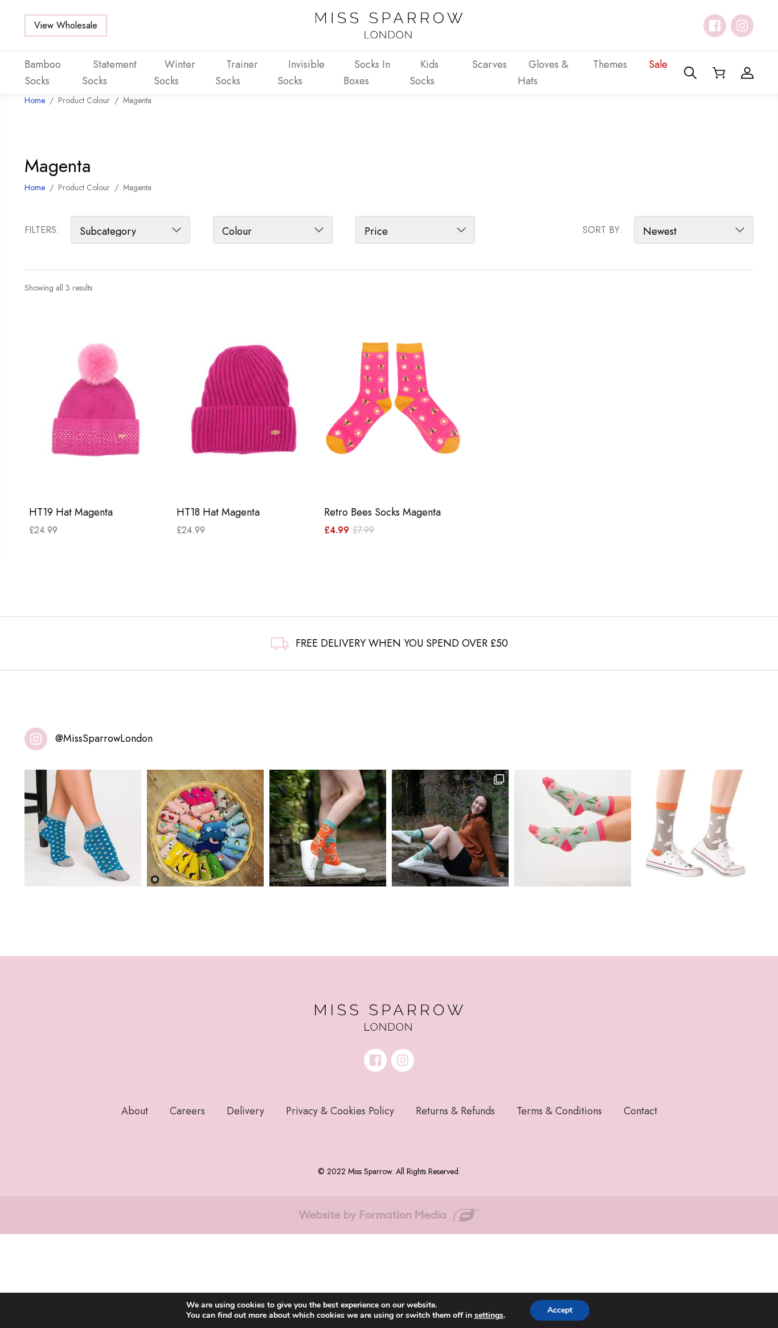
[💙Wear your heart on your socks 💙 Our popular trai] (82, 828)
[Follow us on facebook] (715, 25)
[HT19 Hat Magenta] (98, 402)
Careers (187, 1111)
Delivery (245, 1111)
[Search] (690, 73)
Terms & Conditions (559, 1111)
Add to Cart (98, 478)
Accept (559, 1310)
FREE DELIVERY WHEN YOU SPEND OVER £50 (402, 643)
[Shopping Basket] (719, 73)
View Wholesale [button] (65, 25)
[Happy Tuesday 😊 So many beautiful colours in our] (450, 828)
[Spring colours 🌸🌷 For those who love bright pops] (572, 828)
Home (34, 187)
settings (488, 1315)
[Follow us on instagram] (742, 25)
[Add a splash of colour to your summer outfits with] (205, 828)
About (134, 1111)
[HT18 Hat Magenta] (246, 402)
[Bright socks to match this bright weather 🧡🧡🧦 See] (327, 828)
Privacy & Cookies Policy (340, 1111)
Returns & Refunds (455, 1111)
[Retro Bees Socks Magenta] (393, 402)
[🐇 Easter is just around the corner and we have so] (695, 828)
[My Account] (747, 73)
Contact (640, 1111)
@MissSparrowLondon (104, 738)
